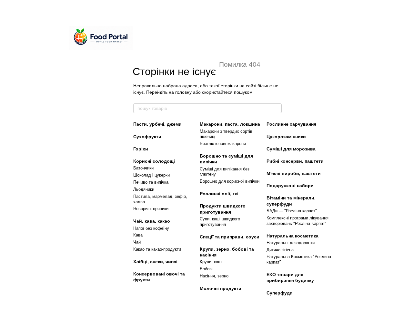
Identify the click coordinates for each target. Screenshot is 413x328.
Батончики (143, 168)
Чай (137, 242)
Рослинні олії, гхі (219, 193)
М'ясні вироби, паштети (294, 173)
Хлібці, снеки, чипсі (155, 261)
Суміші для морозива (291, 148)
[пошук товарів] (276, 108)
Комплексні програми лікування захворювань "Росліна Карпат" (297, 221)
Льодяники (143, 189)
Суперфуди (280, 292)
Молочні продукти (220, 288)
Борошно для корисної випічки (229, 181)
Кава (138, 235)
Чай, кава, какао (151, 221)
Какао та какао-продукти (157, 249)
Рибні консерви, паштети (295, 161)
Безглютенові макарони (223, 143)
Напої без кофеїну (151, 228)
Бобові (206, 268)
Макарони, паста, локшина (230, 124)
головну (183, 92)
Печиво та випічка (150, 182)
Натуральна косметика (292, 235)
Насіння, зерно (214, 276)
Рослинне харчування (291, 124)
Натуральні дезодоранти (291, 242)
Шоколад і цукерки (151, 175)
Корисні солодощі (154, 161)
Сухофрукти (147, 136)
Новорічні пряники (150, 208)
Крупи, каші (211, 261)
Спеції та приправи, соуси (229, 236)
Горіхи (140, 148)
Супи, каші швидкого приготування (220, 222)
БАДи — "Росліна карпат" (292, 210)
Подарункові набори (290, 185)
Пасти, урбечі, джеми (157, 124)
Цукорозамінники (286, 136)
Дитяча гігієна (280, 249)
